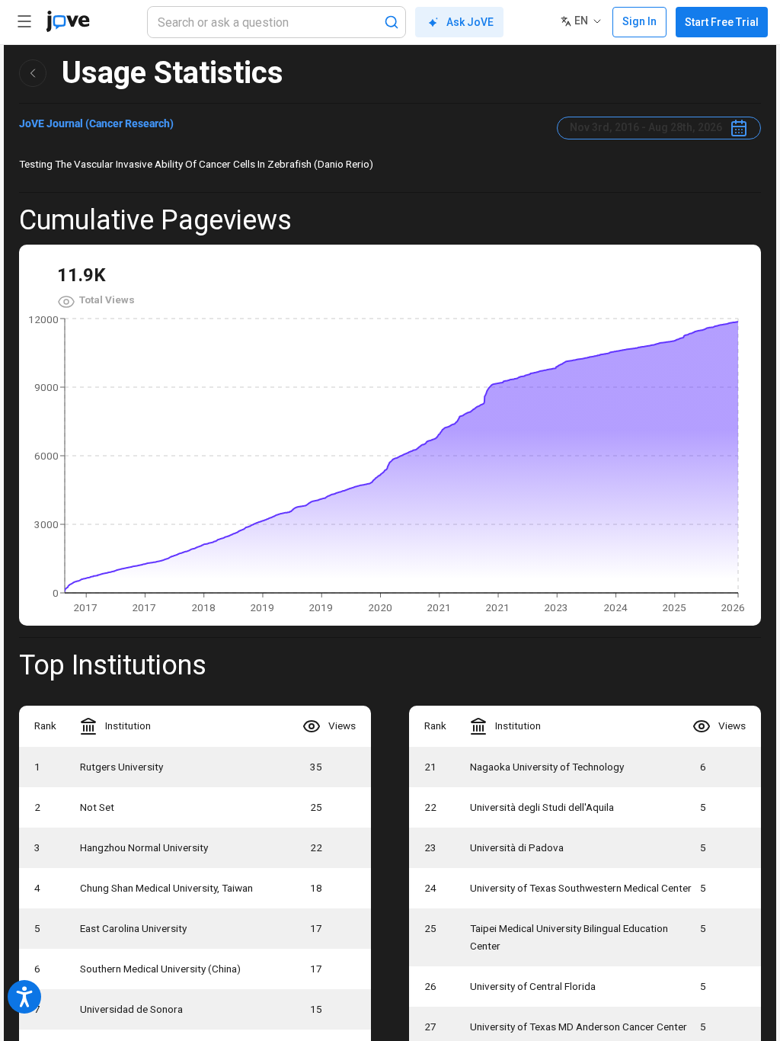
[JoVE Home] (68, 21)
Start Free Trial (722, 22)
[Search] (391, 22)
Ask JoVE (470, 22)
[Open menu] (24, 21)
